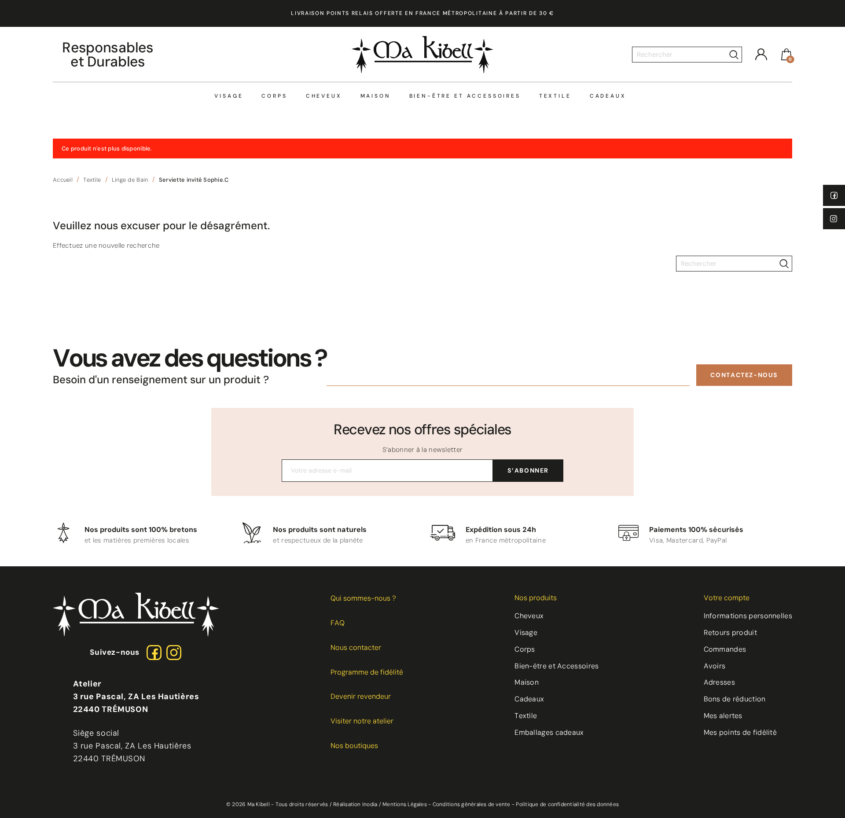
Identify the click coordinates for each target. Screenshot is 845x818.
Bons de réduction (735, 699)
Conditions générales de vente (472, 804)
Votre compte (726, 597)
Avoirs (715, 666)
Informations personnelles (748, 615)
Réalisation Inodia (355, 804)
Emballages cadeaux (549, 732)
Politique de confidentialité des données (567, 804)
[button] (744, 375)
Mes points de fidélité (740, 732)
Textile (555, 96)
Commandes (725, 649)
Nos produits (535, 597)
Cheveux (324, 96)
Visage (228, 96)
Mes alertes (723, 715)
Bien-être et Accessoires (465, 96)
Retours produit (730, 632)
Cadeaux (608, 96)
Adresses (719, 682)
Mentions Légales (404, 804)
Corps (274, 96)
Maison (375, 96)
